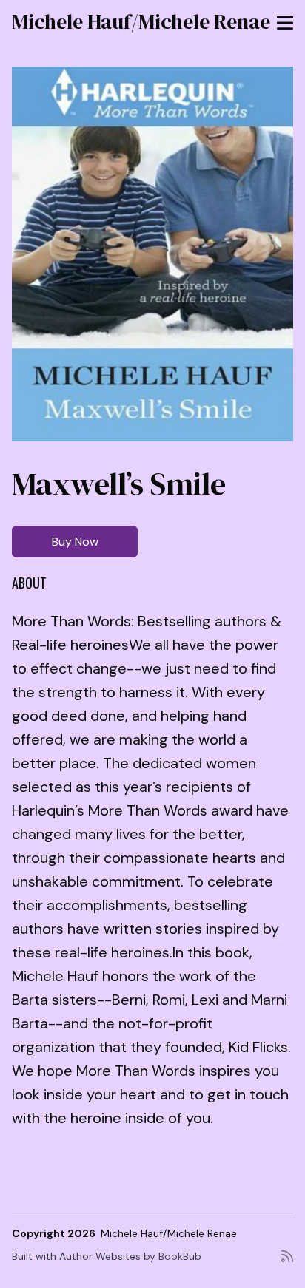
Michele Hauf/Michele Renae (141, 21)
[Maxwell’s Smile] (152, 254)
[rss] (287, 1262)
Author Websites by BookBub (130, 1256)
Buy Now (75, 541)
